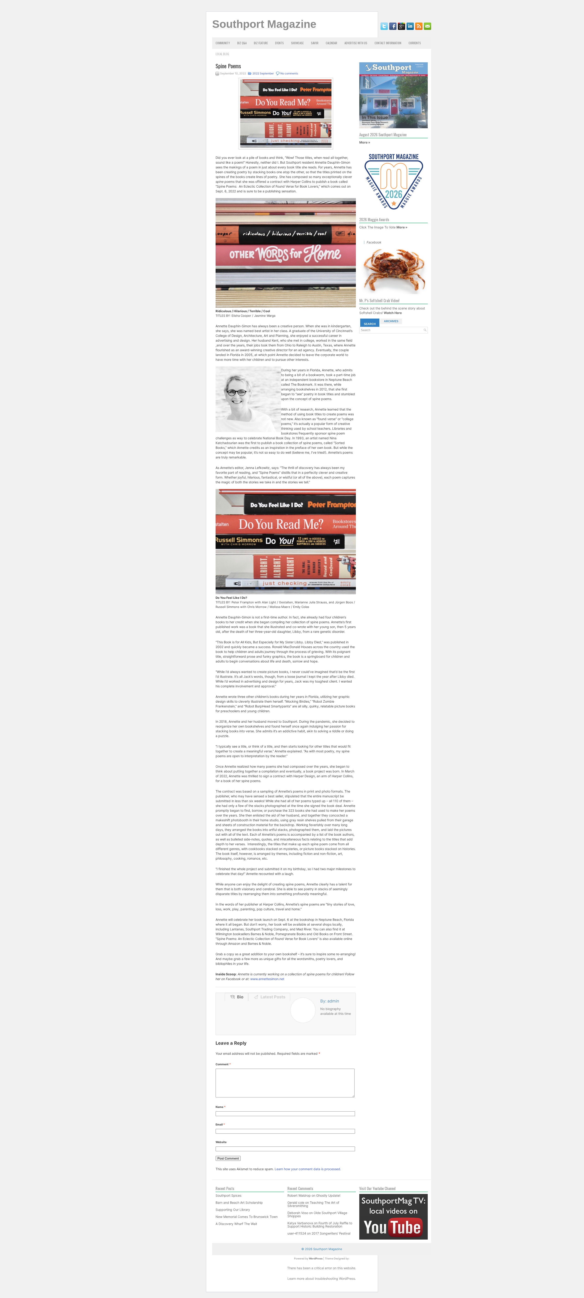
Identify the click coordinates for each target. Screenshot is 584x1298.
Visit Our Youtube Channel (377, 1188)
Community (223, 43)
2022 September (263, 73)
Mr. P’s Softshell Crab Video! (379, 300)
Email (220, 1124)
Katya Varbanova (300, 1223)
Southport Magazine (264, 24)
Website (221, 1142)
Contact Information (388, 43)
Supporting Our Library (233, 1210)
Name (221, 1107)
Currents (415, 43)
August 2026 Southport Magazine (383, 134)
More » (364, 142)
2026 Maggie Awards (374, 219)
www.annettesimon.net (267, 979)
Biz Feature (261, 43)
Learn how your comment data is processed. (308, 1169)
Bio (239, 996)
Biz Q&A (242, 43)
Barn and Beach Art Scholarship (239, 1202)
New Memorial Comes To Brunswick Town (247, 1217)
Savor (314, 43)
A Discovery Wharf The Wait (236, 1224)
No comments (289, 73)
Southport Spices (228, 1195)
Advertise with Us (355, 43)
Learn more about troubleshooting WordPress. (321, 1278)
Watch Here (393, 313)
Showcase (297, 43)
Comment (223, 1064)
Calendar (331, 43)
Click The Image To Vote (377, 227)
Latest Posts (272, 996)
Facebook (374, 242)
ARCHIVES (391, 321)
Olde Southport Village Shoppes (317, 1214)
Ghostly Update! (328, 1195)
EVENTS (279, 43)
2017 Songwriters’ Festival (331, 1233)
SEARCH (370, 324)
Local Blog (222, 54)
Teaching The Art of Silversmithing (313, 1204)
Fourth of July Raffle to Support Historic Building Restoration (319, 1224)
